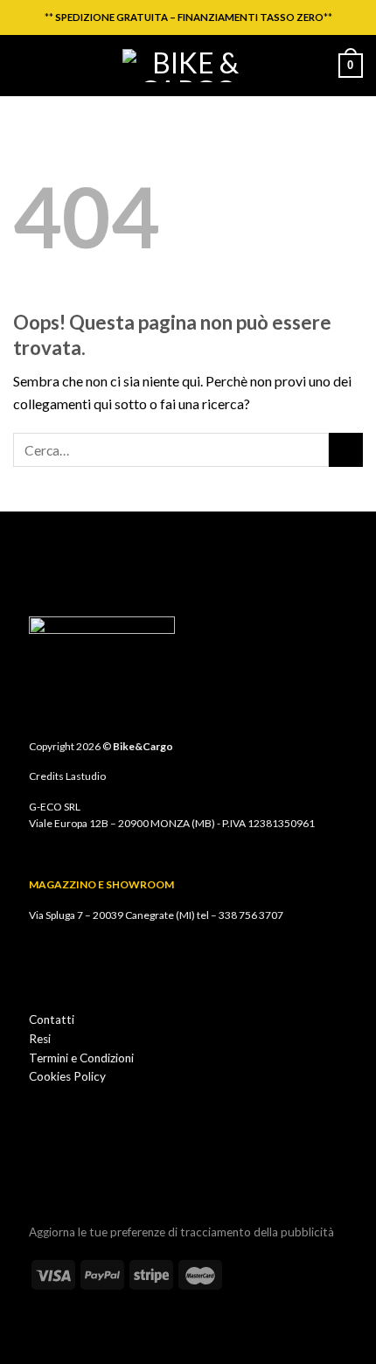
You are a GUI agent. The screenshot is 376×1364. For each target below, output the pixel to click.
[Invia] (346, 450)
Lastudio (86, 776)
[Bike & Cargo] (188, 65)
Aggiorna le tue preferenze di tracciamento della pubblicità (181, 1232)
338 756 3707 (251, 915)
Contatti (51, 1019)
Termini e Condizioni (81, 1058)
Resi (40, 1039)
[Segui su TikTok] (64, 1176)
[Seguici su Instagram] (40, 1176)
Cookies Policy (67, 1076)
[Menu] (23, 65)
